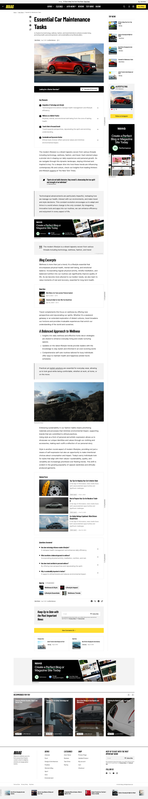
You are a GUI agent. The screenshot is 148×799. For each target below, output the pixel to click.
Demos (47, 751)
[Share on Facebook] (30, 17)
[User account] (129, 6)
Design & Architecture (51, 761)
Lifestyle (47, 755)
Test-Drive (121, 38)
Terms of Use (81, 618)
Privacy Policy (72, 618)
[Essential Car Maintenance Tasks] (113, 63)
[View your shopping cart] (133, 6)
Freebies (47, 765)
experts (53, 171)
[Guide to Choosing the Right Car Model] (113, 38)
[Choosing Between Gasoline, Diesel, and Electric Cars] (28, 717)
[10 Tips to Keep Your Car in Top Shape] (113, 25)
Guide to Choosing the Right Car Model (125, 35)
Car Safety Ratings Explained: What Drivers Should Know (83, 517)
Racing (60, 1)
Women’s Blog (49, 768)
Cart (79, 765)
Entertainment (49, 778)
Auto (46, 775)
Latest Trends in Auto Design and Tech (125, 72)
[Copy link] (30, 29)
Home (15, 12)
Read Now (87, 1)
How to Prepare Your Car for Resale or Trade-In (84, 499)
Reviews (84, 644)
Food (46, 758)
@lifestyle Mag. (121, 86)
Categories (68, 751)
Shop (80, 751)
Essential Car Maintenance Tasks (125, 59)
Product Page (82, 755)
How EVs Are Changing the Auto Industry (125, 47)
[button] (142, 1)
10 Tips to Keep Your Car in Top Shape (73, 1)
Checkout (81, 768)
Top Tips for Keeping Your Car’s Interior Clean (84, 480)
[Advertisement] (69, 228)
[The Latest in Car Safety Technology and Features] (58, 717)
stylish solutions (56, 368)
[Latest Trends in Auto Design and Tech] (113, 75)
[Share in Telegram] (30, 25)
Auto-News (21, 12)
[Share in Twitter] (30, 21)
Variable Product (83, 758)
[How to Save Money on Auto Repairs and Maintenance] (89, 717)
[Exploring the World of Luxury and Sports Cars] (120, 717)
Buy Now (31, 784)
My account (82, 761)
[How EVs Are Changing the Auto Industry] (113, 50)
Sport (46, 771)
